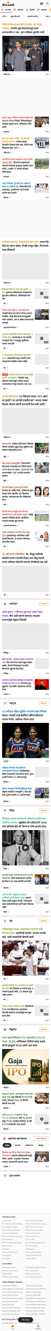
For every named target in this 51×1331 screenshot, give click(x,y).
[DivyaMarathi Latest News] (8, 4)
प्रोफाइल (38, 1329)
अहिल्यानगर (29, 1145)
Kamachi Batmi (7, 1240)
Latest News (6, 1255)
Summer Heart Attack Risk (35, 1243)
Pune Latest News (32, 1271)
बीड (5, 504)
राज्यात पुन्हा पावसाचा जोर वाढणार (11, 1308)
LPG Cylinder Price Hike (34, 1221)
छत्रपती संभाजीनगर (10, 327)
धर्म (4, 546)
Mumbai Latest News (10, 1271)
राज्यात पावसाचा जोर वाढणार (10, 1295)
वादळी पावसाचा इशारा (8, 1305)
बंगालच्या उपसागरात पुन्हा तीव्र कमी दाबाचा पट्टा (37, 1289)
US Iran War (6, 1221)
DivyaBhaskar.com (32, 1323)
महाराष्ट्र (6, 132)
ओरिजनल (7, 74)
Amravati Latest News (34, 1277)
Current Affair (30, 1240)
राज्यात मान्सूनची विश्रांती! (9, 1286)
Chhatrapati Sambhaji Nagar (36, 1267)
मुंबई (5, 456)
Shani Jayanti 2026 (33, 1233)
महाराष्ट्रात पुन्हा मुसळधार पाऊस (11, 1311)
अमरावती (17, 1145)
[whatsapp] (43, 74)
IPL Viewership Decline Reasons (13, 1224)
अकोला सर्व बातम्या (41, 1139)
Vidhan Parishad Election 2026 (37, 1224)
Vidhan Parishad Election (11, 1230)
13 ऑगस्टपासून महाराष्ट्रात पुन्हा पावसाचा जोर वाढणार (37, 1301)
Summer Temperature (10, 1233)
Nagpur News (7, 1274)
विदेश (5, 868)
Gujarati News (31, 1258)
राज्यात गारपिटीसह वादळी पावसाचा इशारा (37, 1305)
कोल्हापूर (41, 1145)
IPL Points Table (31, 1246)
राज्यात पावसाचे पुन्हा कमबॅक (10, 1301)
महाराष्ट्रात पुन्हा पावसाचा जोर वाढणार (12, 1298)
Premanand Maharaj (9, 1252)
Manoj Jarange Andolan (34, 1230)
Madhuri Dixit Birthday (34, 1255)
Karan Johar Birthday (33, 1252)
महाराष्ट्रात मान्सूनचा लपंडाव (33, 1292)
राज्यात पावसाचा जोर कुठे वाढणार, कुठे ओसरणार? (13, 1292)
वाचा (13, 1329)
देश (5, 303)
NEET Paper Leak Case (34, 1227)
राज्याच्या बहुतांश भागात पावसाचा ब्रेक (12, 1289)
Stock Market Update (10, 1227)
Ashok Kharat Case (32, 1236)
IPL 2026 (5, 1249)
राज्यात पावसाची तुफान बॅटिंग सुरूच (35, 1308)
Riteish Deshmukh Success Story (13, 1236)
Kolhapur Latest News (10, 1277)
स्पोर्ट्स (6, 761)
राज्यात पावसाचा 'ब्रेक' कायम (34, 1286)
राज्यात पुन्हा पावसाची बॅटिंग (33, 1295)
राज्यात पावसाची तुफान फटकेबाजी (35, 1314)
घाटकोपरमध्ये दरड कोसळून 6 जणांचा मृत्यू (37, 1298)
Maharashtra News (9, 1267)
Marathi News (7, 1246)
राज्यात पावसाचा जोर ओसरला (10, 1314)
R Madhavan (30, 1249)
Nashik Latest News (33, 1274)
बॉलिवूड (6, 653)
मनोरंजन (6, 694)
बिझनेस (6, 888)
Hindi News (6, 1258)
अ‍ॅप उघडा (25, 1320)
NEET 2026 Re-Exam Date (11, 1243)
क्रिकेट (6, 197)
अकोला (7, 1145)
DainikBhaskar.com (9, 1323)
